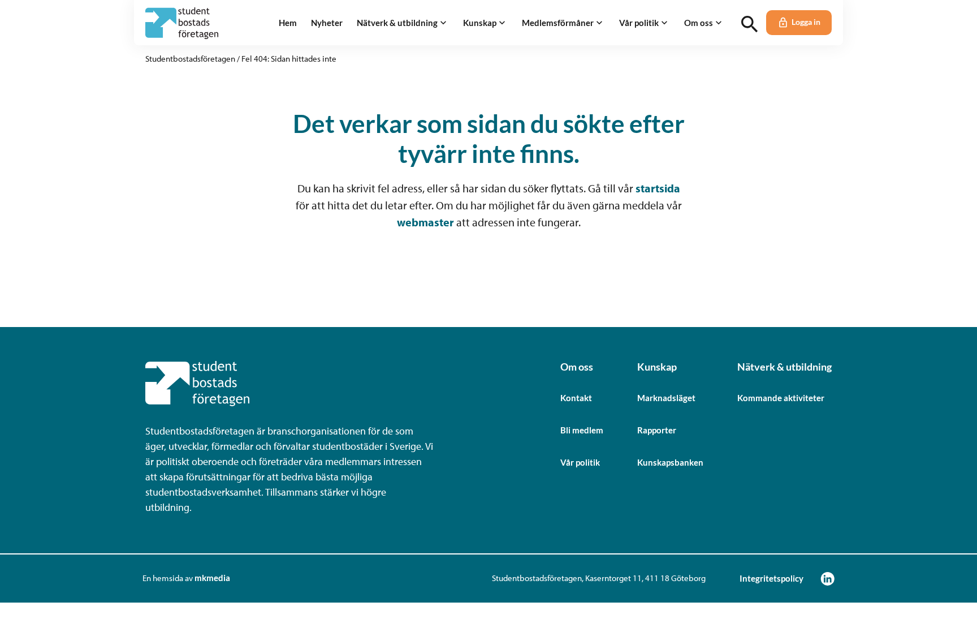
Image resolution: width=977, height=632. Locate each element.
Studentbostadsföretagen (190, 58)
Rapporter (656, 430)
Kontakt (576, 398)
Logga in (806, 22)
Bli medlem (581, 430)
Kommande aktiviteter (780, 398)
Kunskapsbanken (670, 462)
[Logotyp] (181, 23)
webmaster (425, 222)
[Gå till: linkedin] (827, 578)
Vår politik (580, 462)
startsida (658, 188)
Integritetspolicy (771, 578)
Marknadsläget (666, 398)
